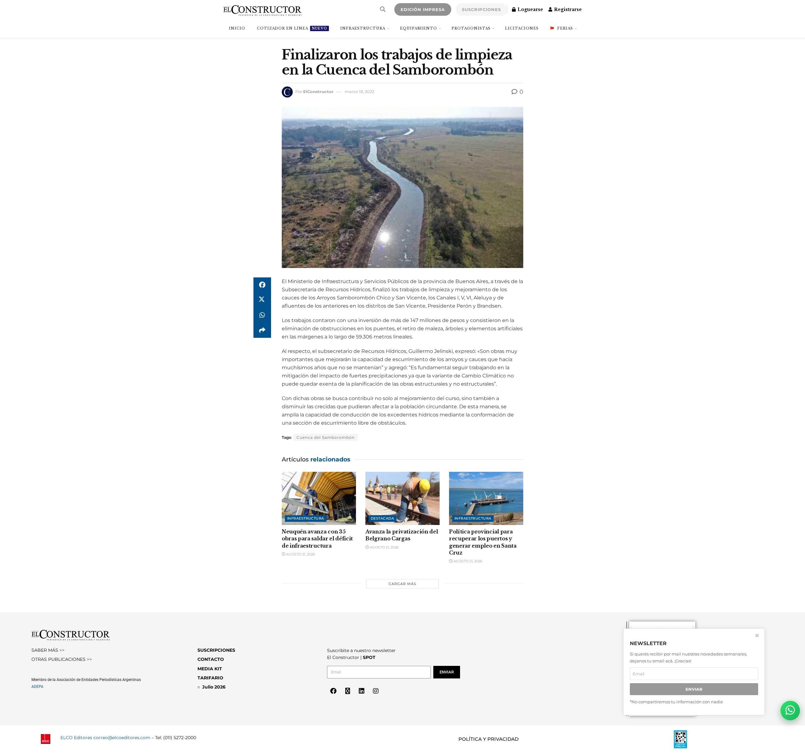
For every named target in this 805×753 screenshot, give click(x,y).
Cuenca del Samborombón (326, 437)
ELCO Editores (76, 737)
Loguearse (529, 9)
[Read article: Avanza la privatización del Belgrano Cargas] (402, 498)
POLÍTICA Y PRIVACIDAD (488, 739)
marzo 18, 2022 (359, 91)
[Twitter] (347, 691)
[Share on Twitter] (262, 300)
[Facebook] (333, 691)
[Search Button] (383, 9)
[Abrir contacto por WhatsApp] (790, 710)
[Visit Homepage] (262, 9)
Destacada (382, 518)
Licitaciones (522, 28)
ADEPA (37, 686)
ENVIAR (694, 689)
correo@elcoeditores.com (121, 737)
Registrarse (567, 9)
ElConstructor (318, 91)
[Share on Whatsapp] (262, 315)
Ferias (565, 28)
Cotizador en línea (292, 28)
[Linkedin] (361, 691)
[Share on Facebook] (262, 285)
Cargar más (402, 584)
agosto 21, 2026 (300, 554)
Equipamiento (418, 28)
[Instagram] (375, 691)
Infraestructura (362, 28)
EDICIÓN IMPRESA (423, 9)
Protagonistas (471, 28)
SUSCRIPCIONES (481, 9)
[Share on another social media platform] (262, 330)
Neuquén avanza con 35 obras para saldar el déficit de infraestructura (317, 538)
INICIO (237, 28)
